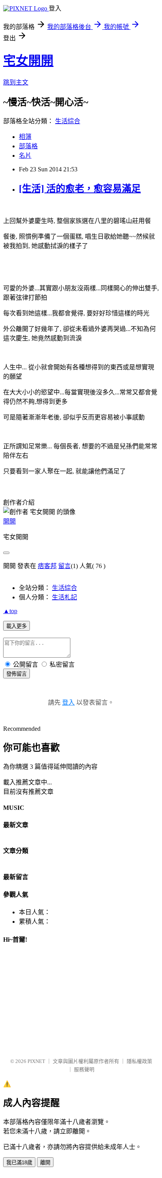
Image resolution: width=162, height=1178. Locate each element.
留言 (64, 566)
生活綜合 (67, 121)
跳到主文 (15, 82)
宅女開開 (28, 61)
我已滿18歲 (19, 1162)
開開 (9, 521)
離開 (45, 1162)
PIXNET (36, 1061)
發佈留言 (16, 674)
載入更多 (16, 626)
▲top (10, 611)
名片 (25, 155)
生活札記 (64, 597)
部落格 (28, 146)
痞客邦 (47, 566)
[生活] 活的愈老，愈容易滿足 (80, 188)
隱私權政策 (139, 1061)
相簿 (25, 136)
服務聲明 (84, 1069)
